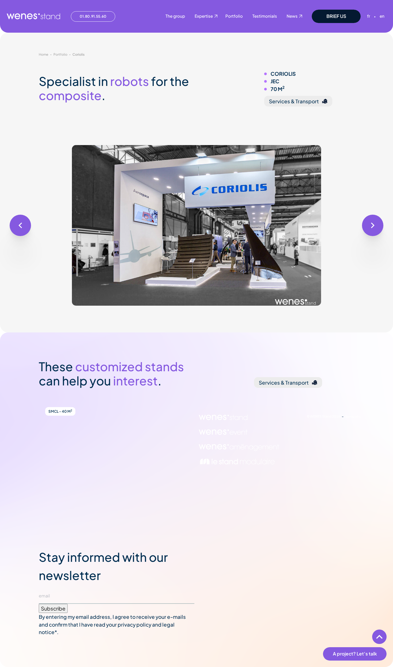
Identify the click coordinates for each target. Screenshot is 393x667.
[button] (20, 225)
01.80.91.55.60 (93, 16)
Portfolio (60, 54)
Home (43, 54)
